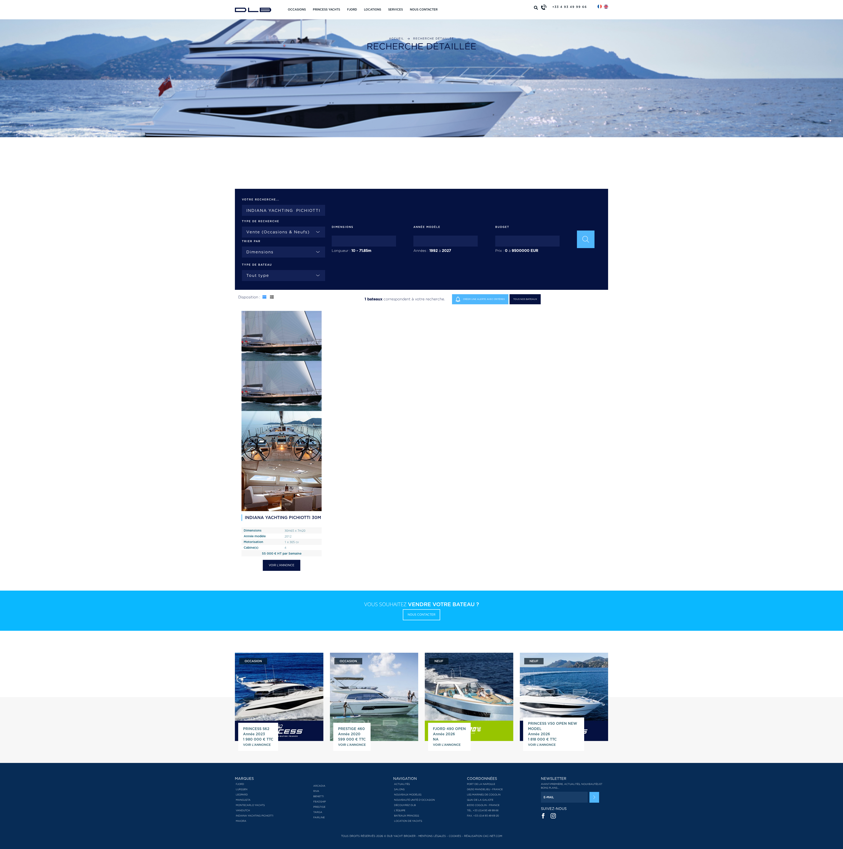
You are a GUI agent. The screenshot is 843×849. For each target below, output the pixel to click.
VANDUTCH (243, 810)
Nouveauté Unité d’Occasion (414, 800)
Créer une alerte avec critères (483, 298)
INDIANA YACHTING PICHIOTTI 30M (283, 517)
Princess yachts (326, 9)
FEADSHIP (319, 801)
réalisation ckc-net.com (483, 836)
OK (594, 797)
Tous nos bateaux (525, 299)
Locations (372, 9)
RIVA (316, 791)
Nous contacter (424, 9)
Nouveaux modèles (408, 794)
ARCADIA (319, 785)
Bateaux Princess (406, 815)
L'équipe (399, 810)
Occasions (297, 9)
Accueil (396, 38)
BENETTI (318, 796)
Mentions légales (432, 836)
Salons (399, 789)
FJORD (240, 784)
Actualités (402, 784)
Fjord (352, 9)
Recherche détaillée (433, 38)
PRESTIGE (319, 807)
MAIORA (241, 821)
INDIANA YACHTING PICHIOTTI (254, 815)
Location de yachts (408, 821)
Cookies (455, 836)
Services (395, 9)
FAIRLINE (319, 817)
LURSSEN (241, 789)
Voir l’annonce (281, 565)
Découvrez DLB (405, 805)
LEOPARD (242, 794)
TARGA (317, 812)
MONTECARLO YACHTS (250, 805)
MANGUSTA (243, 800)
